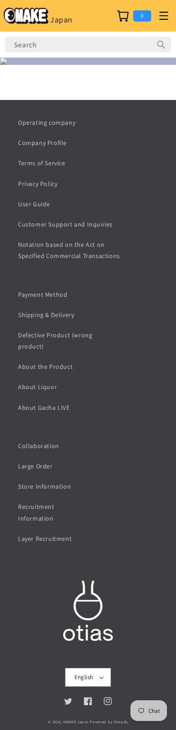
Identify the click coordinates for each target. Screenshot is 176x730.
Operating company (46, 122)
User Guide (34, 204)
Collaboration (38, 446)
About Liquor (37, 387)
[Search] (161, 44)
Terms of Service (41, 163)
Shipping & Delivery (46, 315)
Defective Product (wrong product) (55, 340)
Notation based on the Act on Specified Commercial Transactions (69, 250)
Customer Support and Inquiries (65, 224)
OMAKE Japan (76, 721)
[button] (163, 16)
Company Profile (42, 143)
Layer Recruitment (45, 539)
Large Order (35, 466)
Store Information (44, 486)
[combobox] (88, 44)
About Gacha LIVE (44, 408)
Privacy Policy (37, 184)
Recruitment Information (36, 512)
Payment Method (42, 294)
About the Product (45, 367)
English (83, 677)
